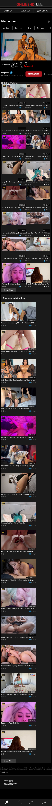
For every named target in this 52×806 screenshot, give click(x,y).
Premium (45, 804)
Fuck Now (24, 11)
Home (7, 804)
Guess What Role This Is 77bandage (38, 182)
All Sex (6, 28)
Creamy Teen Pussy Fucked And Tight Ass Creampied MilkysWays (24, 351)
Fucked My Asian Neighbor (11, 284)
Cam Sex (8, 11)
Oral (29, 28)
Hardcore (18, 28)
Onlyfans (40, 28)
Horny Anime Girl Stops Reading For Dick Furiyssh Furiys (21, 233)
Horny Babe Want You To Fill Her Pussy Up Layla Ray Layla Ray (23, 637)
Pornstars (32, 804)
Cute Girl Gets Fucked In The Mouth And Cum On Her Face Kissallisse (25, 409)
